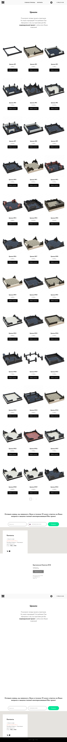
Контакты (40, 2)
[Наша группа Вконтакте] (7, 551)
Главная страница (30, 2)
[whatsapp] (51, 2)
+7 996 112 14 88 (10, 539)
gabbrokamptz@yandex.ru (12, 540)
